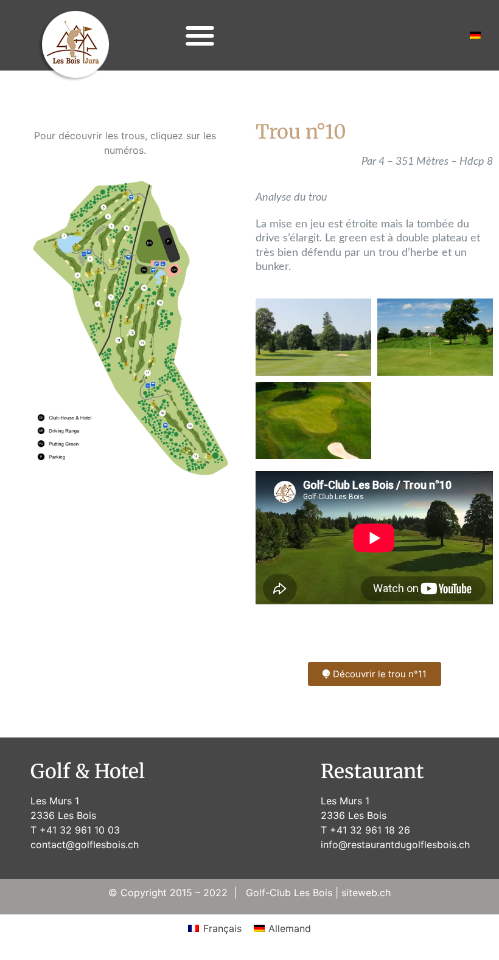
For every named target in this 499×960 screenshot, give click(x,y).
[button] (199, 35)
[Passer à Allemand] (475, 35)
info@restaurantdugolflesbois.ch (395, 844)
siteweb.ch (366, 892)
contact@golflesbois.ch (84, 844)
